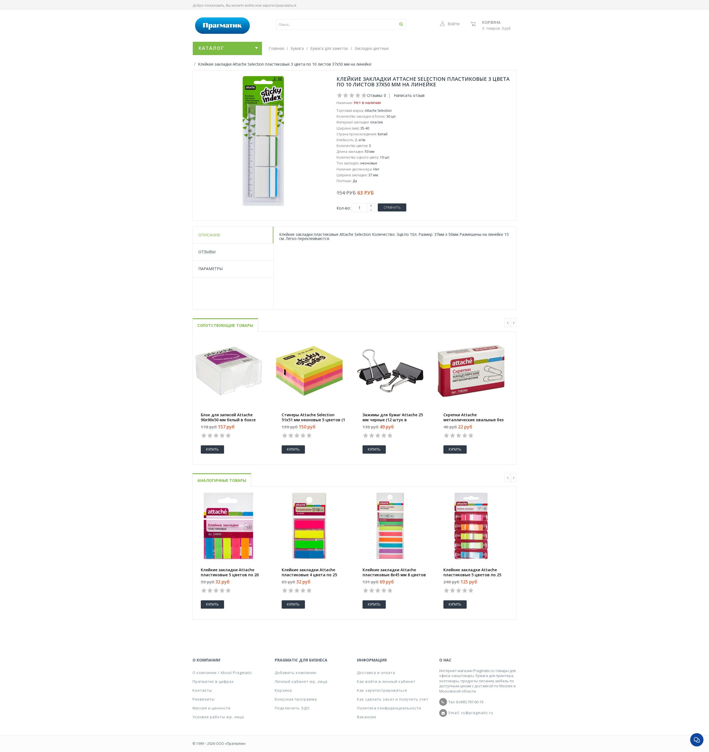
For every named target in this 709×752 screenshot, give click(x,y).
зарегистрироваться (279, 5)
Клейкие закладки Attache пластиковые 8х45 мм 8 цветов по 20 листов (394, 574)
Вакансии (366, 716)
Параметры (210, 268)
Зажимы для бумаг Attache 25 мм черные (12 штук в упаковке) (393, 419)
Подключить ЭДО (292, 708)
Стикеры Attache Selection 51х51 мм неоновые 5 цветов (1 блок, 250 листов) (313, 419)
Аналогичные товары (221, 480)
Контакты (202, 690)
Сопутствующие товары (225, 325)
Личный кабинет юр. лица (301, 681)
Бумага (297, 48)
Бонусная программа (296, 699)
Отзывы (206, 251)
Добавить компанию (296, 672)
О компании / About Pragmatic (222, 672)
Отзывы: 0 (376, 95)
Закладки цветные (371, 48)
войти (250, 5)
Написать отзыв (409, 95)
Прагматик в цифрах (213, 681)
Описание (209, 234)
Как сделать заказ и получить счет (392, 699)
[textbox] (324, 24)
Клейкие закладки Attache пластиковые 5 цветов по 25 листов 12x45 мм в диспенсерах (475, 574)
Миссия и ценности (211, 708)
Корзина (491, 22)
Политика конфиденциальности (389, 708)
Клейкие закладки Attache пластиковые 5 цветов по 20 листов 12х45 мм (230, 574)
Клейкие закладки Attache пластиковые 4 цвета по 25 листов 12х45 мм (309, 574)
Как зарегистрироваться (382, 690)
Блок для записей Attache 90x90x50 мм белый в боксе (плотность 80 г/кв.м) (228, 419)
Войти (453, 23)
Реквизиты (203, 699)
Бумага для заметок (329, 48)
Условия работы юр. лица (218, 716)
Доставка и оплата (376, 672)
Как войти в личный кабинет (386, 681)
